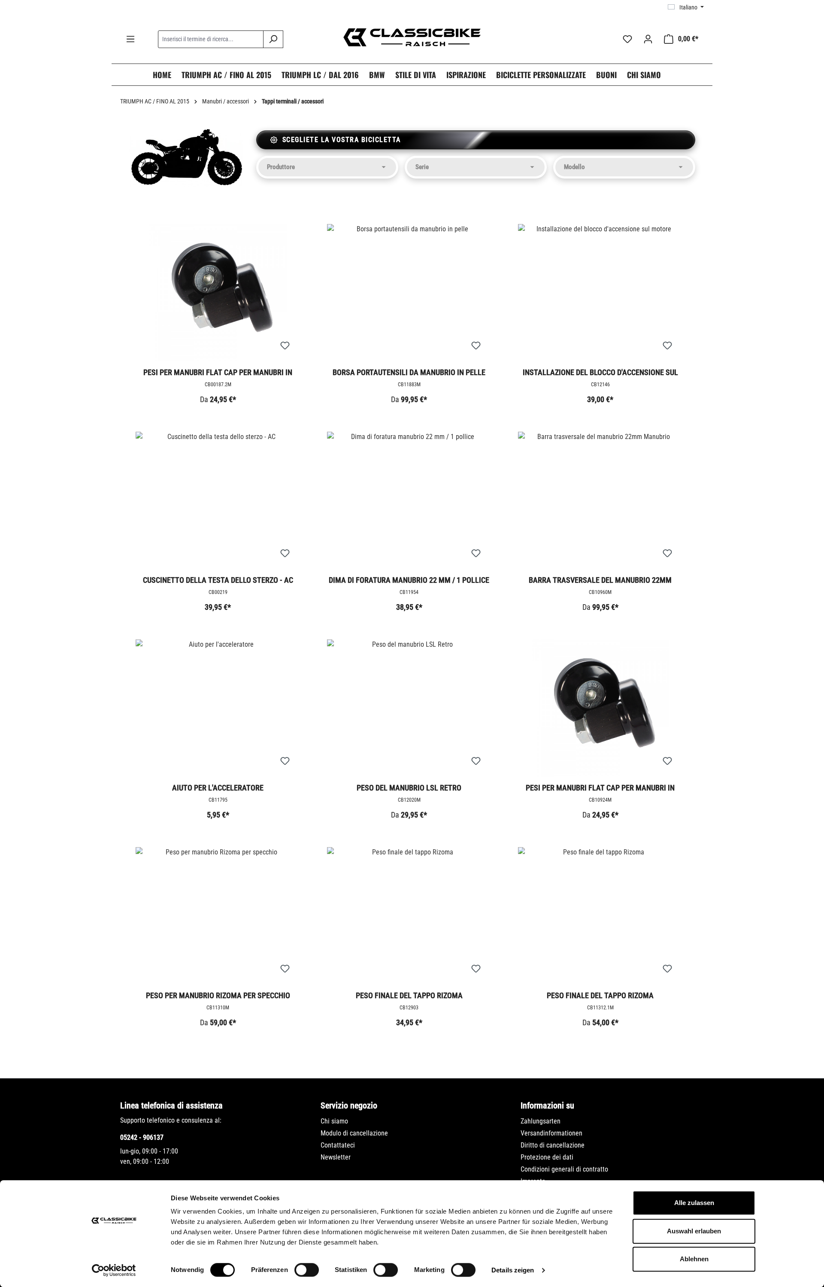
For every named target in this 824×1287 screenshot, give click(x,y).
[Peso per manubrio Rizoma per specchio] (218, 915)
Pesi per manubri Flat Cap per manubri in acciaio (217, 373)
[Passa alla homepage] (412, 37)
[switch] (306, 1270)
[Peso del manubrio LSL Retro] (409, 708)
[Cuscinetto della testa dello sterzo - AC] (218, 500)
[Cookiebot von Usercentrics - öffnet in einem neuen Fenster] (113, 1270)
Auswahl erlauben (694, 1231)
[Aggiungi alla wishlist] (285, 345)
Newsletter (336, 1157)
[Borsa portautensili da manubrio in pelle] (409, 292)
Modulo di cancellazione (354, 1133)
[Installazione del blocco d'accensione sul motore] (600, 292)
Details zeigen (512, 1270)
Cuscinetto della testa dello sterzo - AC (218, 579)
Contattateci (338, 1145)
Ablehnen (694, 1259)
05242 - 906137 (142, 1137)
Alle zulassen (694, 1202)
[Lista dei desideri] (627, 39)
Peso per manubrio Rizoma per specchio (218, 995)
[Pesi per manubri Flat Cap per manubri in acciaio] (218, 292)
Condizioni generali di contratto (564, 1169)
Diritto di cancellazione (553, 1145)
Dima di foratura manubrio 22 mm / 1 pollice (409, 579)
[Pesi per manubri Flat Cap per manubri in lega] (600, 708)
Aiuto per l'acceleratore (218, 787)
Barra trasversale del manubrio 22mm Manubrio (600, 580)
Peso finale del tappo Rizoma (409, 995)
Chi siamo (334, 1121)
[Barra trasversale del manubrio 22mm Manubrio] (600, 500)
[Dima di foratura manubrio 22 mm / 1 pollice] (409, 500)
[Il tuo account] (648, 39)
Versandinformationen (551, 1133)
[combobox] (211, 39)
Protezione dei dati (547, 1157)
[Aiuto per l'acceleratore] (218, 708)
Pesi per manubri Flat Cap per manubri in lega (600, 788)
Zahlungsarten (540, 1121)
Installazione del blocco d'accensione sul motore (600, 373)
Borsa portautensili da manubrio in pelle (409, 372)
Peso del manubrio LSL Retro (409, 787)
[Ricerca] (273, 39)
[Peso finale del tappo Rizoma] (409, 915)
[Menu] (130, 39)
